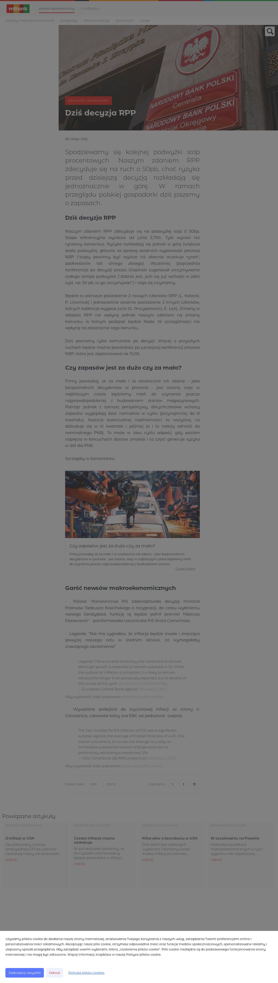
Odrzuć (54, 973)
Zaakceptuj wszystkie (24, 973)
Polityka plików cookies (86, 973)
